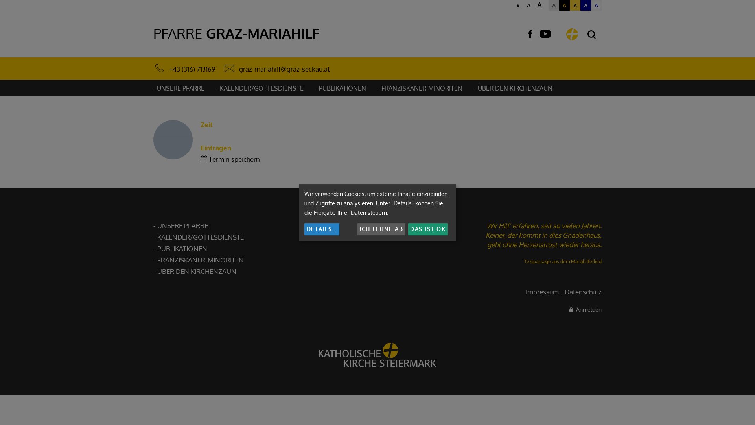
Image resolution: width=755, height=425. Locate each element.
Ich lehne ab (381, 228)
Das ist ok (428, 228)
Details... (322, 228)
